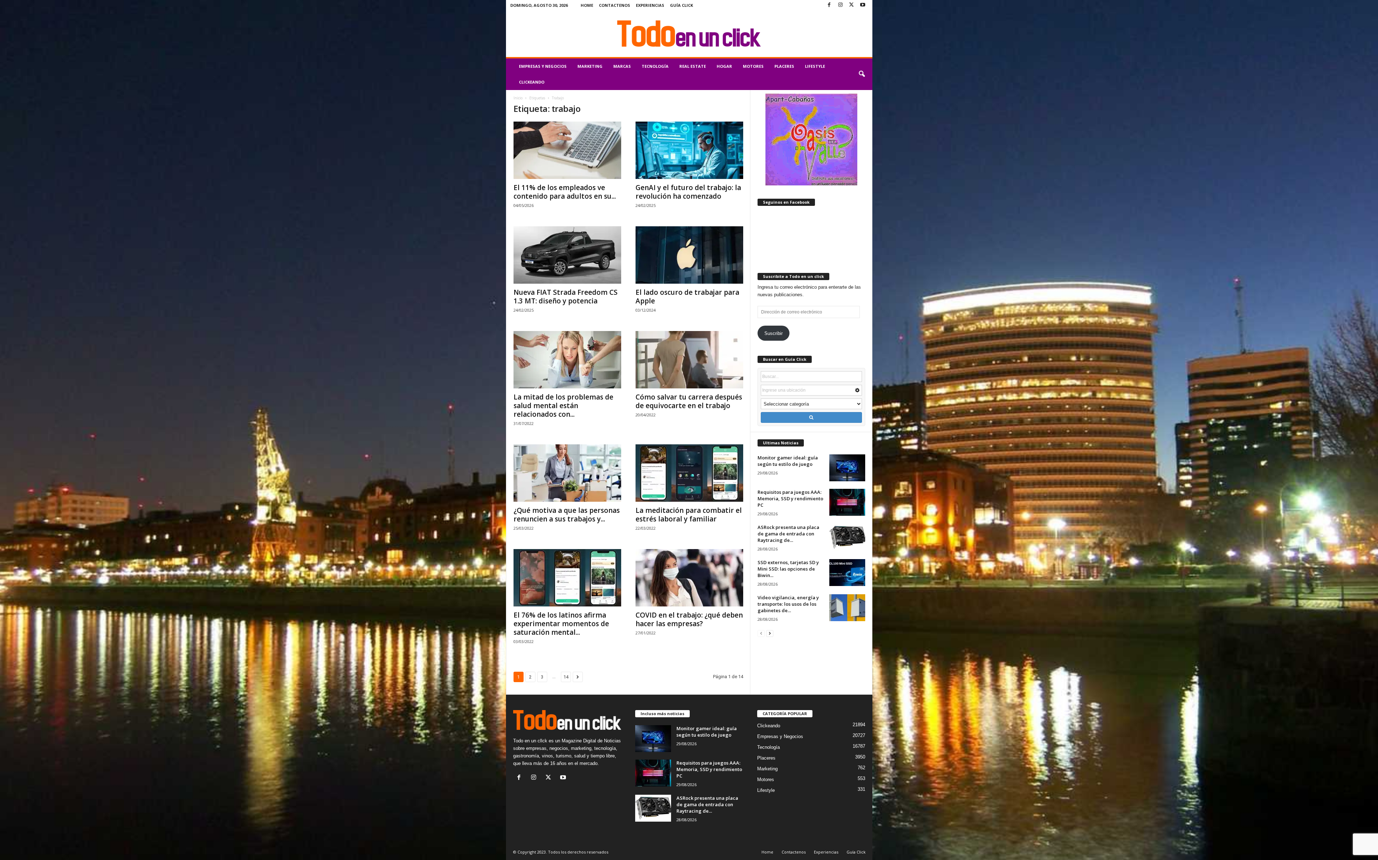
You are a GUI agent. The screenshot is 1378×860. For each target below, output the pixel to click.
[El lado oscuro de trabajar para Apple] (689, 255)
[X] (851, 5)
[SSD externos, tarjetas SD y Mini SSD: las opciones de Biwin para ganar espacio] (847, 572)
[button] (862, 74)
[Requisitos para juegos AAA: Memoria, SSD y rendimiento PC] (847, 502)
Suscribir (773, 333)
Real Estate (692, 66)
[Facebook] (829, 5)
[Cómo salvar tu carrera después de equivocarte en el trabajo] (689, 359)
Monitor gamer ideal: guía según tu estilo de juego (788, 460)
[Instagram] (840, 5)
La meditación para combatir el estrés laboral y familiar (689, 515)
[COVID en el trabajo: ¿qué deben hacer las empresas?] (689, 577)
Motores (753, 66)
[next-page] (769, 633)
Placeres (784, 66)
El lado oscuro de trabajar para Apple (687, 297)
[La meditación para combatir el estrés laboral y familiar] (689, 473)
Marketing (590, 66)
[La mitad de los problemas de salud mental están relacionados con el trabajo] (567, 359)
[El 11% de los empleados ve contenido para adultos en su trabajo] (567, 150)
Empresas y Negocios (543, 66)
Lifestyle (815, 66)
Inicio (518, 97)
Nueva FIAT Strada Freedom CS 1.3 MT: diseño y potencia (566, 297)
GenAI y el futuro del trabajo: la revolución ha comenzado (688, 192)
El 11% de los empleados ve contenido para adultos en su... (565, 192)
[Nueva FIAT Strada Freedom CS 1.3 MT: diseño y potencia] (567, 255)
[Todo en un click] (689, 33)
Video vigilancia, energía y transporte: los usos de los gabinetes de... (788, 604)
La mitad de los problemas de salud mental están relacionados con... (563, 405)
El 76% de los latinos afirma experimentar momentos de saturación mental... (561, 623)
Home (587, 5)
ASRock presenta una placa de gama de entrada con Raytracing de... (788, 533)
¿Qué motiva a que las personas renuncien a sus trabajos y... (567, 515)
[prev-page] (761, 633)
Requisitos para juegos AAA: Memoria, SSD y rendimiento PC (790, 498)
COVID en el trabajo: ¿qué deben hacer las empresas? (689, 619)
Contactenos (614, 5)
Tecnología (655, 66)
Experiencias (650, 5)
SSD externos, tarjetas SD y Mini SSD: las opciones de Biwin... (788, 568)
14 (565, 677)
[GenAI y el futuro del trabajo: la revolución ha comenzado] (689, 150)
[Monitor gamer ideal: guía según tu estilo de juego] (847, 467)
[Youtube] (862, 5)
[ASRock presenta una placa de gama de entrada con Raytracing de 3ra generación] (847, 537)
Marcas (622, 66)
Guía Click (681, 5)
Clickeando (531, 82)
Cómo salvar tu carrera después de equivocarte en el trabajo (689, 401)
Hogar (724, 66)
